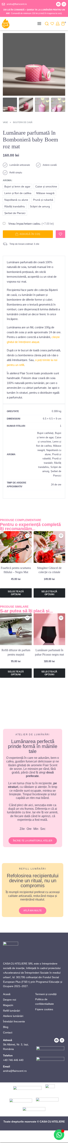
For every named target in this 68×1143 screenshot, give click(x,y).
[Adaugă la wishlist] (60, 234)
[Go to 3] (42, 105)
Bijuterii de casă (22, 122)
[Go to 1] (10, 105)
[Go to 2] (26, 105)
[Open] (52, 24)
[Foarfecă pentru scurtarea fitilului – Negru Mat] (16, 547)
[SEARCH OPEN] (47, 24)
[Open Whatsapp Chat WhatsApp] (59, 1135)
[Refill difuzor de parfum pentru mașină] (16, 629)
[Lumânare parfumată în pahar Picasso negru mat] (49, 629)
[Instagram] (64, 4)
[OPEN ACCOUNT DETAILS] (58, 24)
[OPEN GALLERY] (34, 64)
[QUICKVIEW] (27, 541)
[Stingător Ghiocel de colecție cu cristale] (49, 547)
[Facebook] (58, 4)
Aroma (7, 180)
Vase (5, 122)
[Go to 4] (58, 105)
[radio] (17, 186)
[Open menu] (39, 23)
